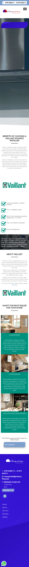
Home (4, 504)
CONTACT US (8, 490)
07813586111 (10, 3)
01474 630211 (21, 3)
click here (14, 285)
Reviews (5, 514)
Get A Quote (9, 445)
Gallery (5, 517)
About (4, 507)
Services (5, 511)
